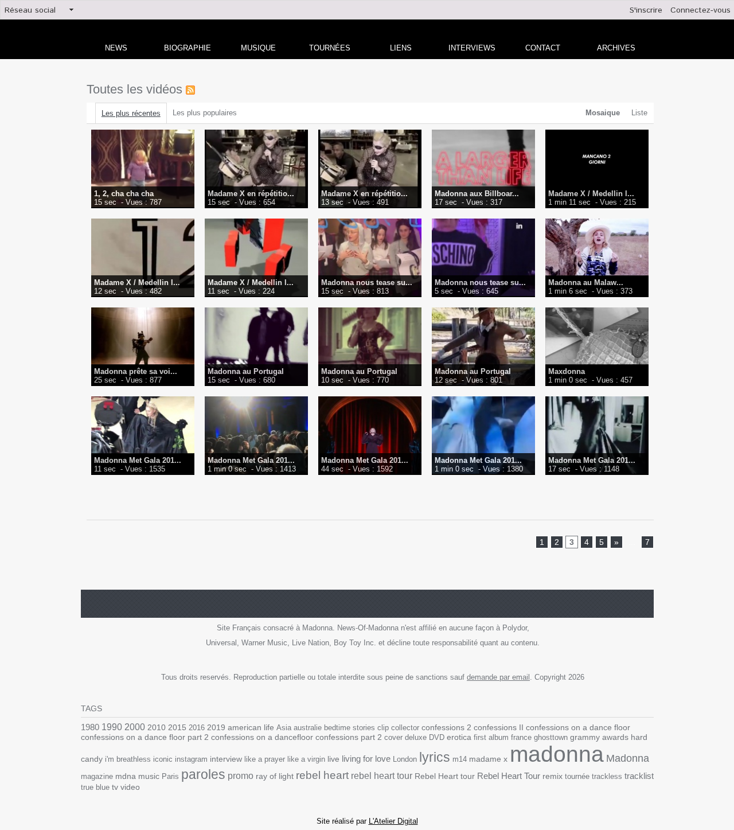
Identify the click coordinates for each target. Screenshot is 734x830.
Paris (170, 776)
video (130, 787)
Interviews (471, 48)
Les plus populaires (205, 112)
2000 (134, 727)
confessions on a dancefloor (262, 737)
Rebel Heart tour (445, 776)
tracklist (639, 776)
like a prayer (264, 759)
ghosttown (551, 737)
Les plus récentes (131, 113)
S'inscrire (646, 10)
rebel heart (322, 775)
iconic (163, 759)
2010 (156, 727)
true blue (95, 787)
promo (240, 776)
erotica (459, 737)
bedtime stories (349, 727)
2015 (177, 727)
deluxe (416, 737)
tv (115, 787)
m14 (459, 759)
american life (251, 727)
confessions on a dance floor (578, 727)
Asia (283, 727)
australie (308, 727)
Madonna (627, 758)
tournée (577, 776)
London (405, 759)
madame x (488, 759)
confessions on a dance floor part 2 (145, 737)
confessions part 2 (348, 737)
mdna (125, 776)
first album (491, 737)
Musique (258, 48)
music (148, 776)
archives (616, 48)
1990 (111, 727)
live (333, 759)
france (521, 737)
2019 (216, 727)
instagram (191, 759)
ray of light (275, 776)
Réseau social (30, 10)
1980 (90, 727)
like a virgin (306, 759)
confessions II (499, 727)
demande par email (498, 677)
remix (552, 776)
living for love (366, 758)
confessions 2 (446, 727)
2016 (197, 727)
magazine (97, 776)
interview (226, 758)
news (116, 48)
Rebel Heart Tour (508, 776)
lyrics (434, 757)
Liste (639, 112)
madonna (557, 754)
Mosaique (602, 112)
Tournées (329, 48)
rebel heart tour (381, 775)
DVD (436, 737)
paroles (203, 774)
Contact (542, 48)
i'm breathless (128, 759)
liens (401, 48)
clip (383, 727)
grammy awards (599, 737)
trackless (607, 776)
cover (393, 737)
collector (405, 727)
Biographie (187, 48)
